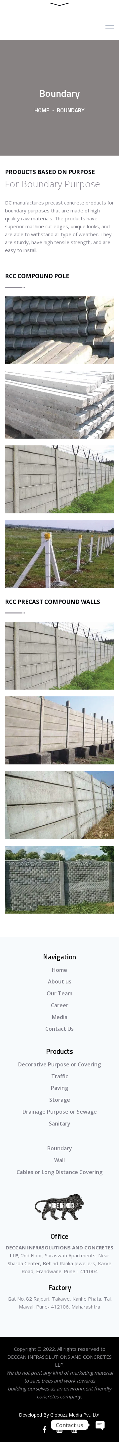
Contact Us (59, 1028)
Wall (59, 1160)
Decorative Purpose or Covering (59, 1064)
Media (59, 1017)
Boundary (59, 1148)
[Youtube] (74, 1429)
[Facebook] (45, 1429)
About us (59, 981)
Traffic (59, 1076)
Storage (59, 1099)
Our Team (59, 993)
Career (59, 1005)
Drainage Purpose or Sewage (59, 1111)
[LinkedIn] (60, 1429)
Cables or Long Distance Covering (59, 1172)
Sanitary (59, 1123)
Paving (59, 1087)
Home (41, 110)
